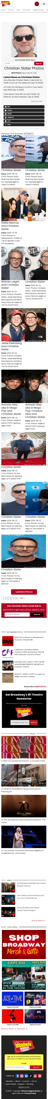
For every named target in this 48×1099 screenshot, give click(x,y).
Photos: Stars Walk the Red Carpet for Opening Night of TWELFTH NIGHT (10, 180)
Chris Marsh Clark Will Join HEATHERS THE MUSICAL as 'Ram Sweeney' (22, 95)
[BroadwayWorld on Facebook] (17, 1076)
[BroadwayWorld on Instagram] (22, 1076)
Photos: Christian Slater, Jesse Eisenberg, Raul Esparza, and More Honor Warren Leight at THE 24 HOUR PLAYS (11, 299)
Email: (24, 1063)
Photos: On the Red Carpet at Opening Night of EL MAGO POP (11, 476)
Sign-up (34, 722)
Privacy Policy (30, 1093)
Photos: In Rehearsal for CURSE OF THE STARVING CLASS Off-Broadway (11, 239)
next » (22, 598)
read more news (36, 101)
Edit (9, 121)
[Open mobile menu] (1, 3)
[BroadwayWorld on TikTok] (31, 1076)
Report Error (24, 1087)
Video (9, 110)
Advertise (9, 1081)
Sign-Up (36, 1067)
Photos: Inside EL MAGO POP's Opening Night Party (11, 423)
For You (11, 10)
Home (3, 10)
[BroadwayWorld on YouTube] (40, 1076)
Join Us (34, 1081)
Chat (18, 10)
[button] (37, 4)
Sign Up (39, 63)
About (17, 1081)
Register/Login (38, 10)
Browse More (35, 687)
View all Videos (37, 920)
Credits (10, 117)
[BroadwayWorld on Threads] (35, 1076)
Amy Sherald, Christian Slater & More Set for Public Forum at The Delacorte (23, 81)
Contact (25, 1081)
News (9, 114)
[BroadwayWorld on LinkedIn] (26, 1076)
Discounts (21, 1029)
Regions (21, 1084)
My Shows (26, 10)
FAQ (8, 125)
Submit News (11, 1084)
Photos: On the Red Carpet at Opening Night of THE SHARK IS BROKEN (35, 527)
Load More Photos (24, 592)
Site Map (30, 1084)
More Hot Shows (7, 1029)
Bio (8, 107)
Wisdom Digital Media (30, 1091)
